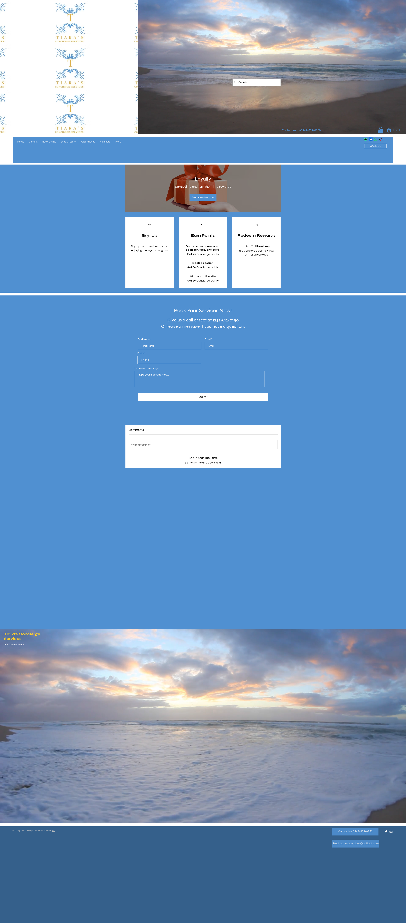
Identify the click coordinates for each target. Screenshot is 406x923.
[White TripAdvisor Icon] (391, 832)
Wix (53, 831)
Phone (141, 353)
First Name (144, 339)
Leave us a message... (147, 368)
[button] (380, 130)
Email (208, 339)
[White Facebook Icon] (386, 832)
